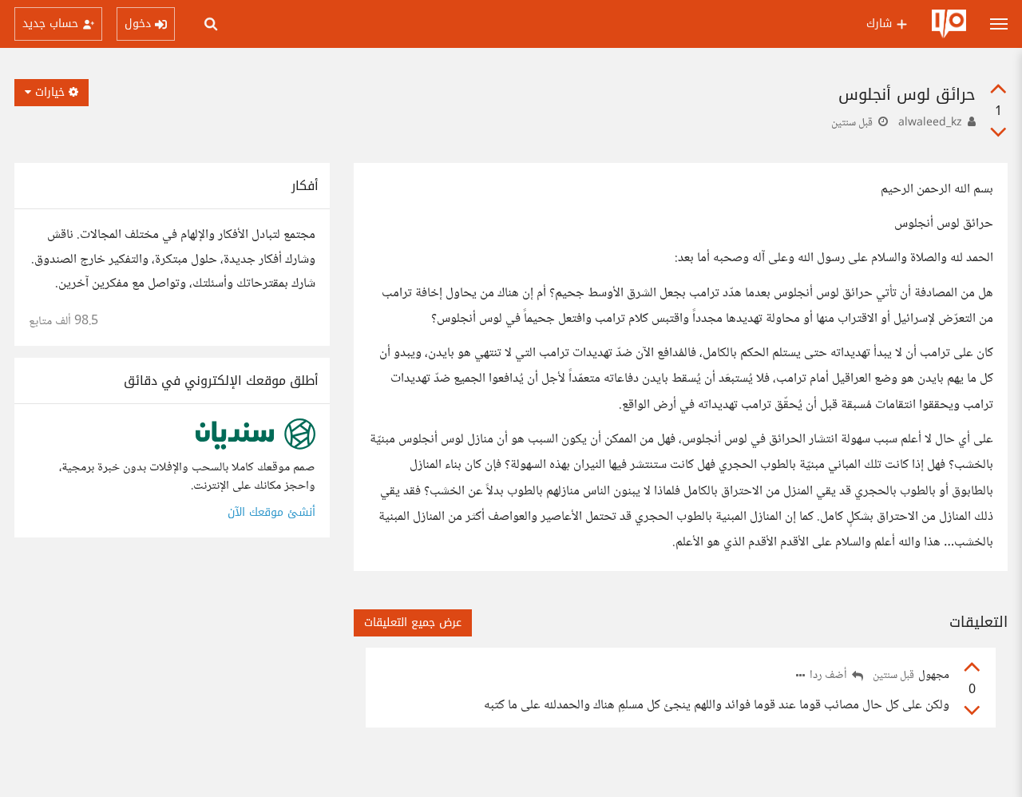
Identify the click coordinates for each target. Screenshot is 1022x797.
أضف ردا (830, 676)
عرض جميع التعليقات (412, 622)
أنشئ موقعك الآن (271, 512)
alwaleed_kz (930, 123)
